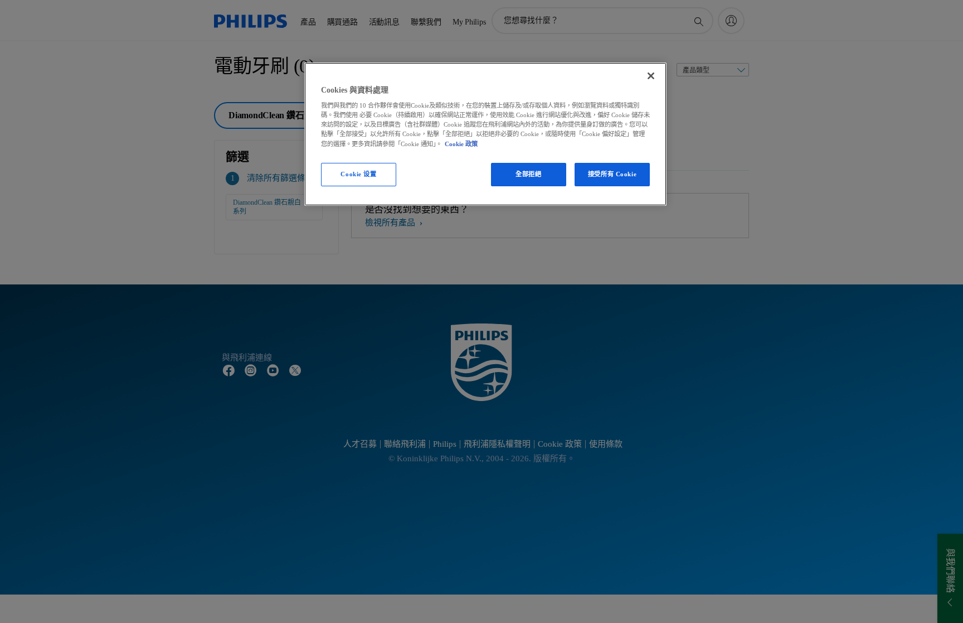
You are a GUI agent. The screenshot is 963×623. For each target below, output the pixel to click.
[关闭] (651, 76)
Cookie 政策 (461, 144)
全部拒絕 (528, 174)
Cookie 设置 (358, 174)
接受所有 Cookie (612, 174)
